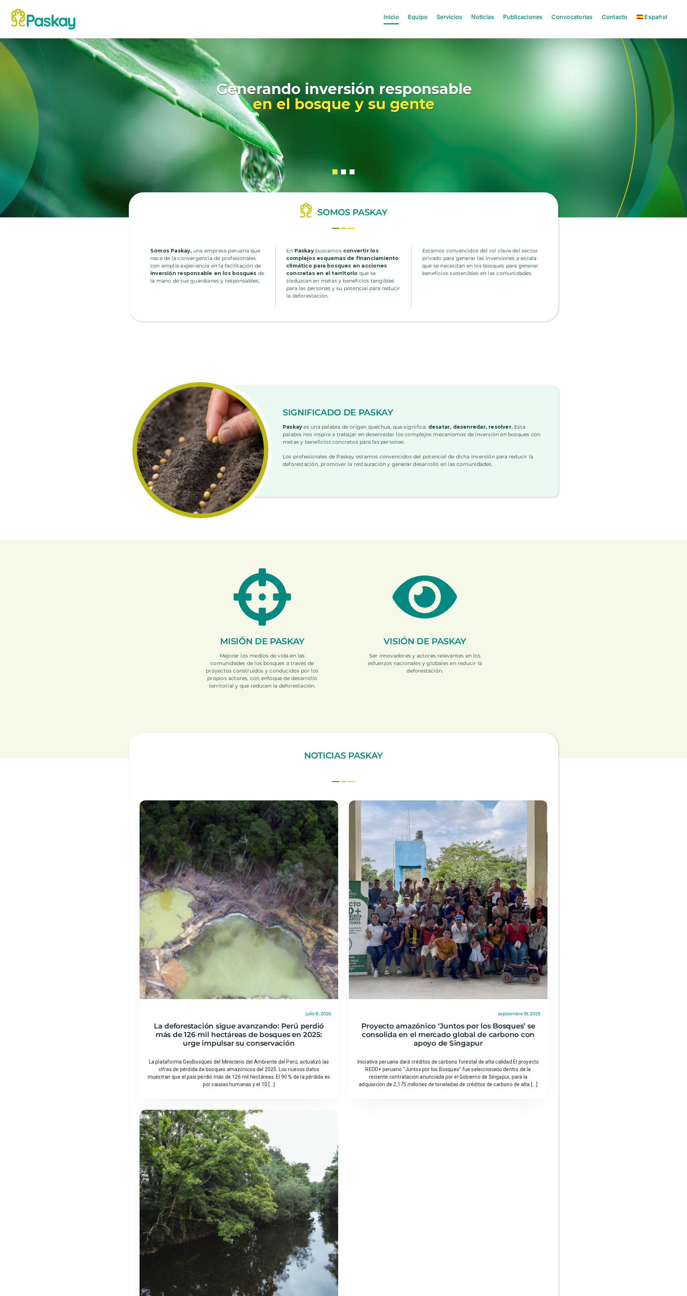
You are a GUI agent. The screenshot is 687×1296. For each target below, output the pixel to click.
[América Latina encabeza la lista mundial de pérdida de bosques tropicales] (239, 1113)
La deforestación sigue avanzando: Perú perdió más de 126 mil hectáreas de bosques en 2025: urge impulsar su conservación (239, 1034)
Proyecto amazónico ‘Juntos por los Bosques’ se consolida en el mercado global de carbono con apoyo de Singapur (448, 1034)
